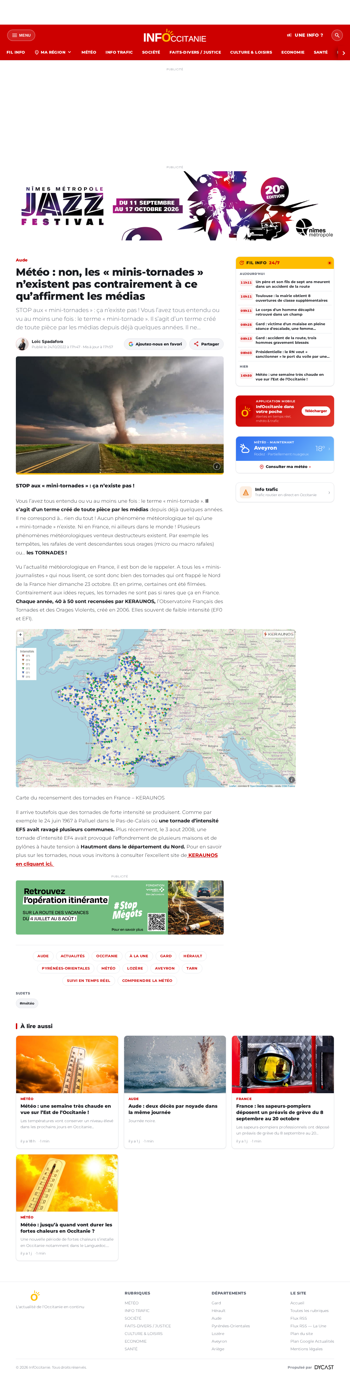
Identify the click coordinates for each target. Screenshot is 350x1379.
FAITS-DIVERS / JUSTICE (195, 52)
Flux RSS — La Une (308, 1325)
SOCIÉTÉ (151, 52)
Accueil (297, 1303)
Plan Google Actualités (312, 1341)
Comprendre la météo (147, 981)
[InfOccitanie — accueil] (175, 35)
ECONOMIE (292, 52)
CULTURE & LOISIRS (251, 52)
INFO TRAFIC (119, 52)
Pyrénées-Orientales (66, 968)
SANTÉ (321, 52)
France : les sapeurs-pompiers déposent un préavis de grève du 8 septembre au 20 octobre (279, 1112)
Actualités (73, 956)
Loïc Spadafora (47, 341)
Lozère (135, 968)
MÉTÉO (88, 52)
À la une (139, 956)
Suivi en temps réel (88, 981)
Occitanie (107, 956)
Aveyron (165, 968)
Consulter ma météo (288, 466)
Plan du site (301, 1333)
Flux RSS (298, 1318)
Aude (22, 260)
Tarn (192, 968)
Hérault (192, 956)
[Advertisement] (175, 111)
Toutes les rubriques (309, 1310)
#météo (27, 1003)
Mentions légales (306, 1348)
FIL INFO (16, 52)
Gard (166, 956)
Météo (108, 968)
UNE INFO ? (305, 35)
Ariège (218, 1348)
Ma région (53, 52)
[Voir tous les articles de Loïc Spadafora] (22, 344)
